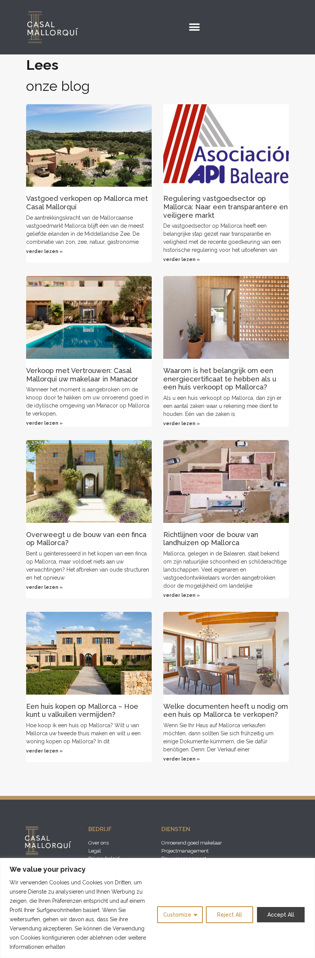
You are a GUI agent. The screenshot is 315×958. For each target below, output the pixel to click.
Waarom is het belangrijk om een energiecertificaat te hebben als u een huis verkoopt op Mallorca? (219, 378)
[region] (157, 908)
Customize (177, 915)
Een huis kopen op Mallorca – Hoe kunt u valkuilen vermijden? (82, 710)
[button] (194, 27)
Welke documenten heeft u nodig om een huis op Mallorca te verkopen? (225, 710)
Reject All (229, 915)
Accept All (280, 915)
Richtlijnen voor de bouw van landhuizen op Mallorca (210, 539)
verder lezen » (44, 251)
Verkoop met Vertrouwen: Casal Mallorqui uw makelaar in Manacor (82, 374)
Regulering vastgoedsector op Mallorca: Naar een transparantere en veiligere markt (225, 206)
